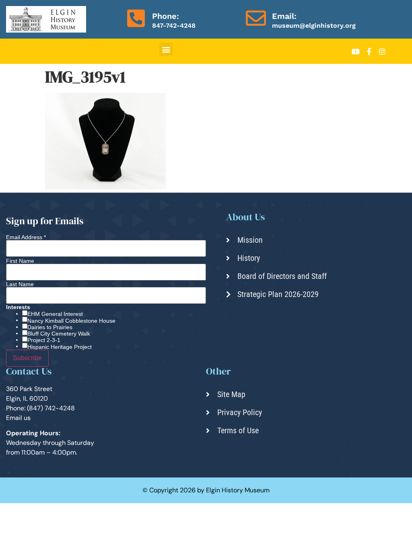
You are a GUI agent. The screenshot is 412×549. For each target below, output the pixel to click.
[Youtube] (355, 51)
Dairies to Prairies (49, 327)
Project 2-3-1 (43, 340)
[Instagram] (382, 51)
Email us (18, 418)
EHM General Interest (55, 314)
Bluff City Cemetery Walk (58, 333)
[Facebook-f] (369, 51)
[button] (166, 49)
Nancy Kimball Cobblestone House (71, 321)
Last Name (20, 284)
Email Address (26, 237)
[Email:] (256, 18)
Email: (284, 16)
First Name (20, 261)
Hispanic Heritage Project (59, 347)
